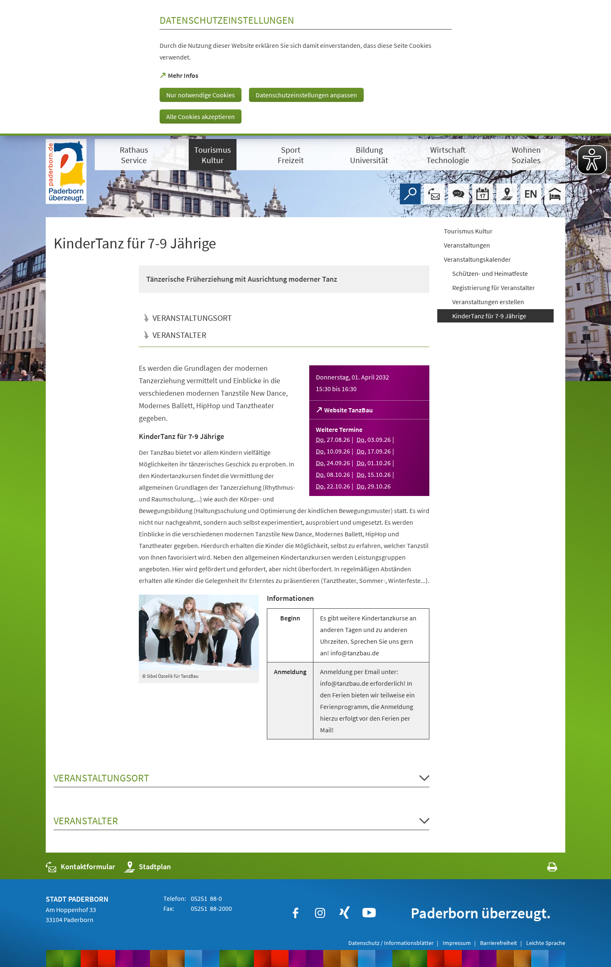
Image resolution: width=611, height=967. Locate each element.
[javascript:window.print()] (545, 868)
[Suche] (410, 193)
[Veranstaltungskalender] (482, 193)
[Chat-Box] (458, 193)
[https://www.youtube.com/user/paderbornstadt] (369, 913)
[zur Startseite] (66, 171)
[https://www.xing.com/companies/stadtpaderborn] (344, 913)
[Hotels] (554, 193)
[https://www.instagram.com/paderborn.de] (320, 913)
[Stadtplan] (506, 193)
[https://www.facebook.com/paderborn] (295, 913)
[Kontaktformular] (434, 193)
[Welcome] (530, 193)
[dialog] (305, 68)
